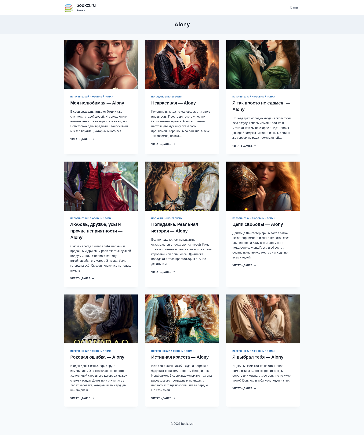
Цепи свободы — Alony (257, 224)
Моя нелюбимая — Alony (97, 103)
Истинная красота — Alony (180, 357)
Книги (294, 7)
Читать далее (82, 139)
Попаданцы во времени (166, 97)
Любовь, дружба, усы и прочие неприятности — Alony (96, 231)
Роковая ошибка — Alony (97, 357)
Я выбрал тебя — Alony (257, 357)
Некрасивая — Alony (173, 103)
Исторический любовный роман (91, 97)
